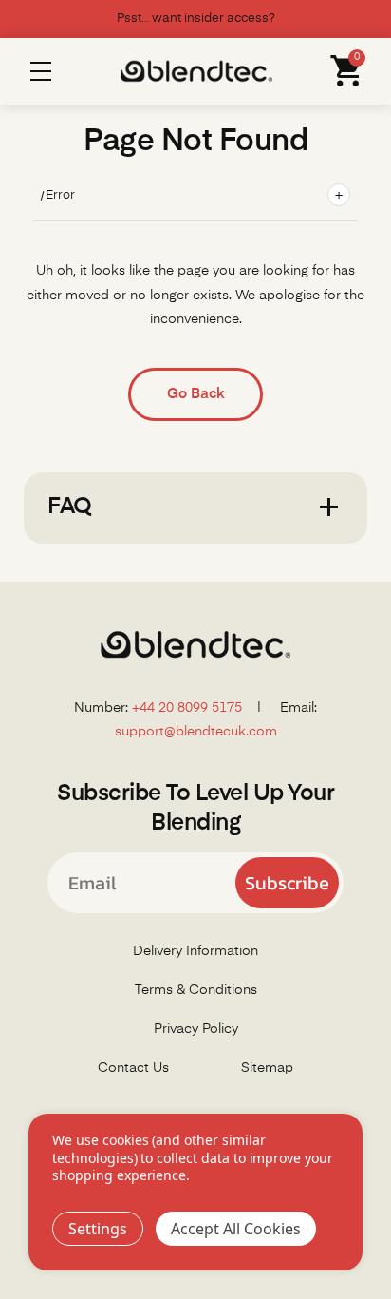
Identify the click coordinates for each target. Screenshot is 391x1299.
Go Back (195, 394)
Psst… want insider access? (196, 18)
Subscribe (287, 883)
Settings (97, 1228)
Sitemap (267, 1068)
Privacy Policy (196, 1029)
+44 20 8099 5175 (187, 708)
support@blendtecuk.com (196, 731)
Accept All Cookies (236, 1228)
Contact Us (133, 1068)
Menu (41, 71)
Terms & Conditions (196, 990)
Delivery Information (195, 951)
